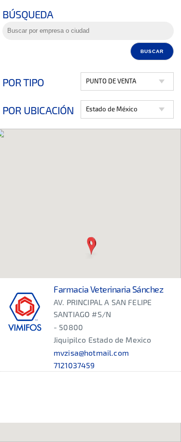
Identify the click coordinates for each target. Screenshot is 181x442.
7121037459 (74, 365)
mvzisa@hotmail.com (91, 352)
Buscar (152, 51)
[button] (91, 247)
